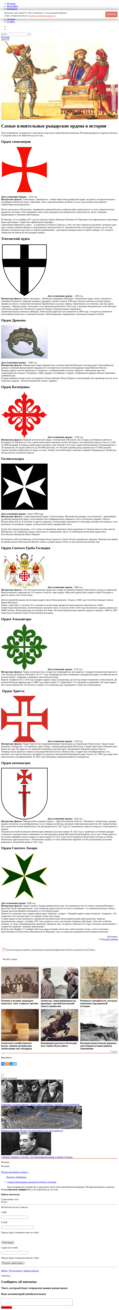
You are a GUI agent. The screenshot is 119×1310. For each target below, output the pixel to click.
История (11, 3)
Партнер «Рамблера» (16, 1177)
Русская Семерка (109, 939)
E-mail (4, 1222)
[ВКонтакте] (3, 1064)
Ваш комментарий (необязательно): (23, 1293)
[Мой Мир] (11, 1064)
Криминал (12, 8)
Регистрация (15, 1270)
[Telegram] (15, 1064)
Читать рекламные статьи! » (15, 1172)
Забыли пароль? (31, 1270)
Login (4, 1212)
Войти (4, 1270)
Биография (12, 6)
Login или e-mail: (9, 1247)
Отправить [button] (6, 1307)
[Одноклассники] (7, 1064)
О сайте (11, 21)
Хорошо (111, 14)
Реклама (11, 19)
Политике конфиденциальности (42, 16)
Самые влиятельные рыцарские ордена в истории (31, 1182)
